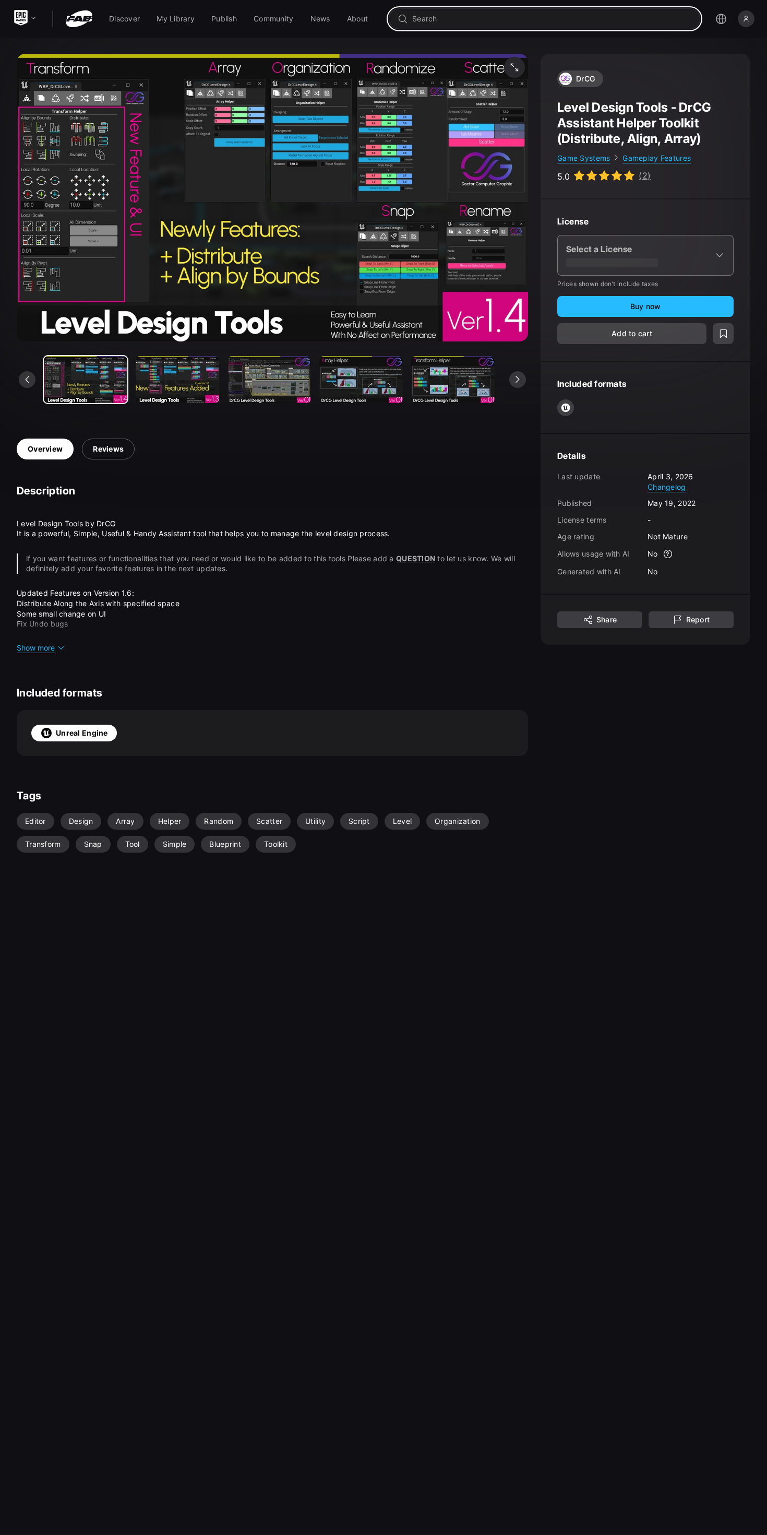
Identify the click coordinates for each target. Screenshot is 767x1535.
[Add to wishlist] (723, 334)
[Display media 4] (453, 379)
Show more (36, 647)
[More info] (668, 554)
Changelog (667, 486)
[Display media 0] (85, 379)
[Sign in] (746, 18)
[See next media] (517, 379)
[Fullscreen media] (514, 67)
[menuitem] (124, 18)
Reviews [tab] (108, 448)
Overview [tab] (45, 448)
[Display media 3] (361, 379)
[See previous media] (27, 379)
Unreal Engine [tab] (82, 732)
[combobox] (551, 19)
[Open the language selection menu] (721, 18)
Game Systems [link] (583, 158)
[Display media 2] (269, 379)
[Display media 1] (177, 379)
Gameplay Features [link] (656, 158)
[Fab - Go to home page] (79, 18)
